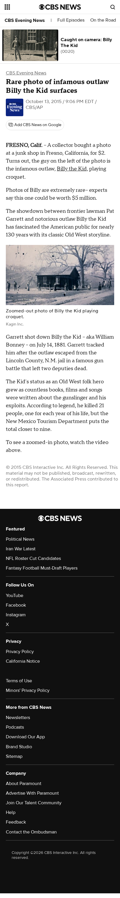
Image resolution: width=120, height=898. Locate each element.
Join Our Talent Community (33, 802)
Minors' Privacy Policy (28, 690)
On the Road (103, 20)
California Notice (23, 661)
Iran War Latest (21, 549)
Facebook (16, 605)
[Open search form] (112, 7)
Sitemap (14, 756)
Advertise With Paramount (32, 793)
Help (10, 812)
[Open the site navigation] (22, 7)
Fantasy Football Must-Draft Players (41, 568)
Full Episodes (70, 20)
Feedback (16, 822)
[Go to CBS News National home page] (60, 7)
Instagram (16, 614)
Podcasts (15, 727)
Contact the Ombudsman (31, 832)
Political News (20, 539)
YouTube (14, 595)
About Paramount (23, 783)
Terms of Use (19, 680)
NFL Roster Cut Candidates (33, 558)
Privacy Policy (20, 651)
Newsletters (18, 717)
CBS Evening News (25, 20)
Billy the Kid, (72, 169)
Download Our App (25, 737)
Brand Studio (19, 746)
